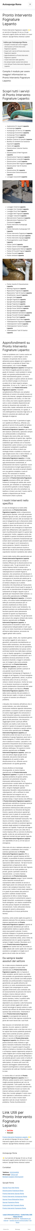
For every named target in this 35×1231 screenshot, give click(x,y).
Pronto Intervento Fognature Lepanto (15, 1137)
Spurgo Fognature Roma (11, 1202)
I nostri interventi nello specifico (14, 60)
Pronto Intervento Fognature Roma (14, 1208)
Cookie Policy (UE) (26, 1214)
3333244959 (14, 1172)
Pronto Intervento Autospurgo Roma (15, 1196)
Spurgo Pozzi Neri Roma (11, 1188)
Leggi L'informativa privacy (11, 1214)
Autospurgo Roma (12, 4)
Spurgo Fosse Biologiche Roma (13, 1199)
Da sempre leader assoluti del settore (16, 62)
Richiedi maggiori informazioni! (13, 1177)
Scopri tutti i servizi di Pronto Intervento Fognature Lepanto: (16, 52)
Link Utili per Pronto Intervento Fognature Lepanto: (17, 65)
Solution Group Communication (19, 1220)
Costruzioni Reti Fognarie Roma (13, 1205)
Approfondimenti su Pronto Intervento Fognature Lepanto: (16, 56)
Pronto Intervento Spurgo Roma (13, 1193)
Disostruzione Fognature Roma (13, 1190)
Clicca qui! (14, 1174)
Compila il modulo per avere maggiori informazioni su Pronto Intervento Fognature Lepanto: (16, 47)
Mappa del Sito (18, 1216)
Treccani (10, 1133)
